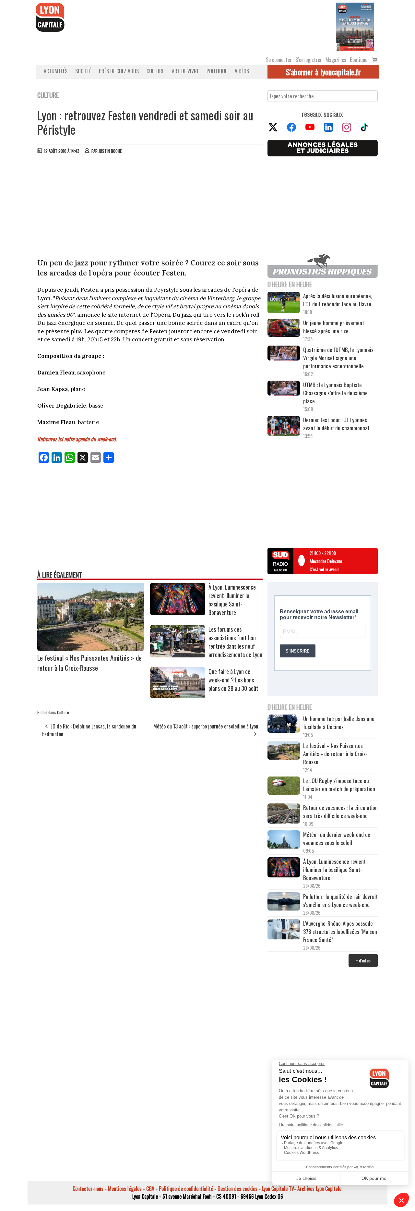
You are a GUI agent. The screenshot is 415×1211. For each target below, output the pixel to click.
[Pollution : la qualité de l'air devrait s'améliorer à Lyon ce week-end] (283, 902)
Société (83, 71)
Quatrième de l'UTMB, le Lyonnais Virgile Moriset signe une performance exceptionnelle (338, 358)
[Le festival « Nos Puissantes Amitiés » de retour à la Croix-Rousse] (90, 649)
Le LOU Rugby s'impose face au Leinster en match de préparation (339, 785)
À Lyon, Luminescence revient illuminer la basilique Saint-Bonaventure (232, 600)
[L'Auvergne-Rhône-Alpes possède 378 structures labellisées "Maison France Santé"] (283, 930)
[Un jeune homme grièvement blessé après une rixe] (283, 328)
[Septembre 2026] (355, 26)
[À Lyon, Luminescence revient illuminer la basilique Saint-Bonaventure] (177, 613)
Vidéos (242, 71)
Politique (217, 71)
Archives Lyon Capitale (319, 1189)
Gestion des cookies (237, 1189)
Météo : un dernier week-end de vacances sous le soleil (336, 838)
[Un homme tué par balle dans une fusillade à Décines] (283, 724)
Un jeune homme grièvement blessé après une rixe (333, 327)
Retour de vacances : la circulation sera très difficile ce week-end (340, 811)
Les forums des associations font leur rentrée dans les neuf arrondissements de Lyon (235, 642)
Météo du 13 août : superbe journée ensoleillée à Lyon (205, 726)
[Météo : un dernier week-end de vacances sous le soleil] (283, 840)
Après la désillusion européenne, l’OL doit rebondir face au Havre (337, 300)
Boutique (358, 60)
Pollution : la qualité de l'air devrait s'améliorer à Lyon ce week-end (340, 900)
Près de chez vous (119, 71)
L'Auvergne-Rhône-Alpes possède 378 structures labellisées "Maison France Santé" (340, 931)
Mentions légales (125, 1189)
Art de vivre (185, 71)
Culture (155, 71)
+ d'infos (363, 960)
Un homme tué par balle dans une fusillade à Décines (338, 723)
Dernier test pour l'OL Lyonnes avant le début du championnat (336, 424)
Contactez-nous (88, 1189)
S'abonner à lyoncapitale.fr (323, 72)
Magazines (336, 60)
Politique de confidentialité (186, 1189)
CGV (150, 1189)
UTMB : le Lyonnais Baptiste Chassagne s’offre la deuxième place (335, 393)
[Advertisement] (150, 207)
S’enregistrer (308, 60)
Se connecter (279, 60)
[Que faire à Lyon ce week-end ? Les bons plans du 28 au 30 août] (177, 696)
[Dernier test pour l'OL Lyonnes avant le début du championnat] (283, 426)
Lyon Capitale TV (278, 1189)
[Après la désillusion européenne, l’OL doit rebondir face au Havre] (283, 303)
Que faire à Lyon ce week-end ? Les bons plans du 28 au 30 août (233, 679)
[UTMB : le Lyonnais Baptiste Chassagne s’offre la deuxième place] (283, 389)
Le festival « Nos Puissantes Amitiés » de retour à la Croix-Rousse (89, 663)
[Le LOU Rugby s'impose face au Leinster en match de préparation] (283, 786)
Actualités (55, 71)
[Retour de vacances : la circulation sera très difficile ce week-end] (283, 814)
